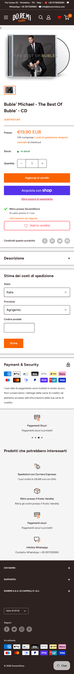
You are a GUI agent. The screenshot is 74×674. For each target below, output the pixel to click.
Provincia (9, 301)
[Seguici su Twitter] (14, 629)
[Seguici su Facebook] (6, 629)
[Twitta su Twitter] (60, 241)
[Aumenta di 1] (42, 163)
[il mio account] (49, 17)
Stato (7, 284)
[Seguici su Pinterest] (29, 629)
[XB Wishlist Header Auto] (59, 17)
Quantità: (9, 163)
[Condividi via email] (67, 241)
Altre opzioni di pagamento (37, 198)
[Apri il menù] (6, 17)
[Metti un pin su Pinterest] (52, 241)
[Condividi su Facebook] (45, 241)
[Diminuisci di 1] (21, 163)
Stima (13, 343)
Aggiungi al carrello (37, 177)
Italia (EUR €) (13, 610)
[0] (66, 17)
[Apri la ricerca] (41, 17)
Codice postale (13, 319)
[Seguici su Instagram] (21, 629)
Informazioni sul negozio (23, 218)
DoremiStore (12, 119)
